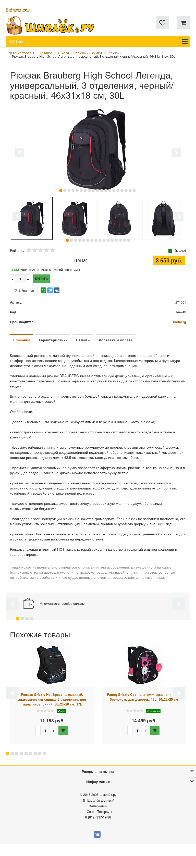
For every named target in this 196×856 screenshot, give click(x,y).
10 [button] (97, 190)
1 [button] (60, 190)
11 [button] (101, 190)
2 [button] (64, 190)
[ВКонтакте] (56, 290)
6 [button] (81, 190)
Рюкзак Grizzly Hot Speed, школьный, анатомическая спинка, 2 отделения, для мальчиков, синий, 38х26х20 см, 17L (52, 699)
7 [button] (85, 190)
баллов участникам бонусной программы (45, 269)
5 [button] (77, 190)
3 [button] (68, 190)
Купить (41, 278)
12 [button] (105, 190)
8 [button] (89, 190)
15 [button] (117, 190)
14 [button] (113, 190)
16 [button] (122, 190)
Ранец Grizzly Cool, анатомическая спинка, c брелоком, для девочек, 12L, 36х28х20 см (144, 697)
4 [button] (73, 190)
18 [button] (130, 190)
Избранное (25, 290)
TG (50, 292)
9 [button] (93, 190)
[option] (98, 149)
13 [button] (109, 190)
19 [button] (134, 190)
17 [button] (126, 190)
